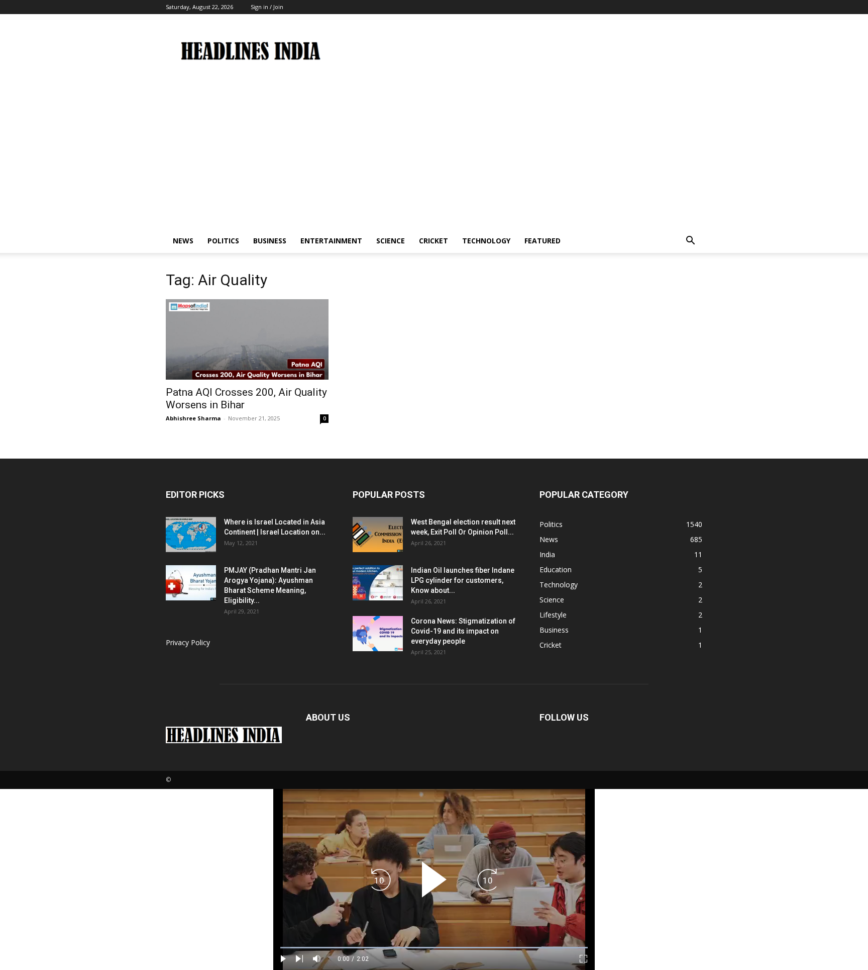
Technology (486, 240)
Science (390, 240)
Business (269, 240)
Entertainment (331, 240)
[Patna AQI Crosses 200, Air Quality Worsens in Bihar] (247, 339)
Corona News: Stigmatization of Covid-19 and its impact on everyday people (463, 631)
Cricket (433, 240)
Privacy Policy (188, 642)
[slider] (434, 947)
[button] (690, 241)
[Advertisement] (434, 153)
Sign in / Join (267, 7)
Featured (542, 240)
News (183, 240)
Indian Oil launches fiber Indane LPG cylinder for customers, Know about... (462, 580)
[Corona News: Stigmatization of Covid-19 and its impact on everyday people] (378, 633)
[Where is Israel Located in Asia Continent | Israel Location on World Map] (191, 534)
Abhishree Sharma (193, 418)
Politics (223, 240)
